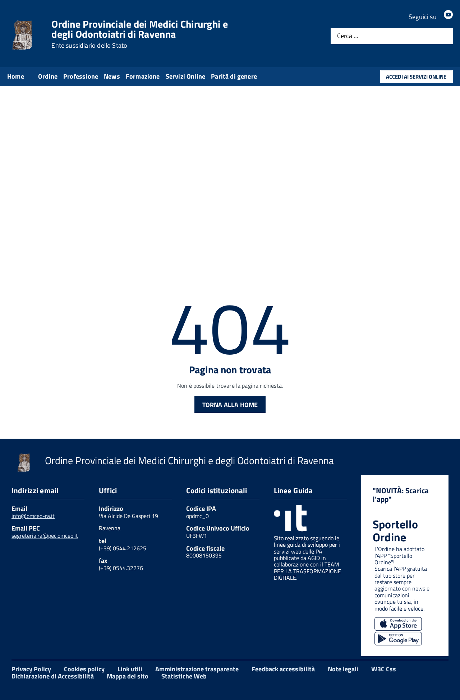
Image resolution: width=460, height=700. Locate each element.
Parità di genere (234, 76)
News (112, 76)
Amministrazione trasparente (197, 669)
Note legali (343, 669)
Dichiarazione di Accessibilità (53, 676)
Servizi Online (186, 76)
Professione (80, 76)
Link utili (130, 669)
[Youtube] (448, 17)
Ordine (48, 76)
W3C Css (383, 669)
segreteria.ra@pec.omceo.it (45, 535)
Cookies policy (84, 669)
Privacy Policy (31, 669)
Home (15, 76)
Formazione (143, 76)
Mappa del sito (127, 676)
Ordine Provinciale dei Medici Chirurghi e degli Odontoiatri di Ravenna (139, 34)
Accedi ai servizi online (416, 77)
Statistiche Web (184, 676)
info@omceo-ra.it (33, 516)
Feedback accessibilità (283, 669)
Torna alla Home (230, 405)
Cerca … (347, 36)
